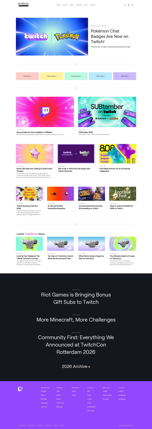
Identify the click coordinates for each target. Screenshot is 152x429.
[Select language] (128, 5)
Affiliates (62, 425)
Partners (56, 425)
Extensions (91, 407)
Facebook (122, 395)
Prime (89, 403)
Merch (58, 395)
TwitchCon (26, 76)
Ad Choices (40, 425)
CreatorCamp (75, 76)
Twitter (121, 391)
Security (106, 399)
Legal (105, 391)
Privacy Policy (31, 425)
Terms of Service (22, 425)
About (58, 5)
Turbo (89, 399)
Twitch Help (100, 76)
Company (79, 5)
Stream (65, 5)
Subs (89, 395)
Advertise (44, 403)
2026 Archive (74, 366)
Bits (88, 391)
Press (74, 395)
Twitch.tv (92, 5)
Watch (72, 5)
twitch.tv (44, 407)
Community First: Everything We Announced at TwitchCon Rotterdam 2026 (76, 344)
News (74, 391)
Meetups (59, 407)
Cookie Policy (48, 425)
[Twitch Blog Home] (23, 4)
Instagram (122, 399)
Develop (44, 399)
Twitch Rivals (51, 76)
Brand (58, 399)
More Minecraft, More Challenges (76, 319)
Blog (85, 5)
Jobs (58, 391)
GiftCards (124, 76)
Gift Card (90, 411)
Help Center (107, 395)
